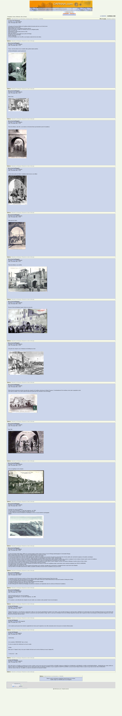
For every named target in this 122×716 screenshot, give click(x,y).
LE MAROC (103, 16)
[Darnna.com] (61, 5)
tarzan (14, 21)
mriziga (14, 607)
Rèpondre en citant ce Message (28, 40)
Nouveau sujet (29, 18)
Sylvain (14, 44)
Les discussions (22, 18)
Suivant (113, 18)
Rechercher (35, 18)
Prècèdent (109, 18)
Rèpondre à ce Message (16, 40)
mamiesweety (16, 621)
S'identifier (41, 18)
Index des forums (15, 18)
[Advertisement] (46, 13)
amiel (14, 591)
